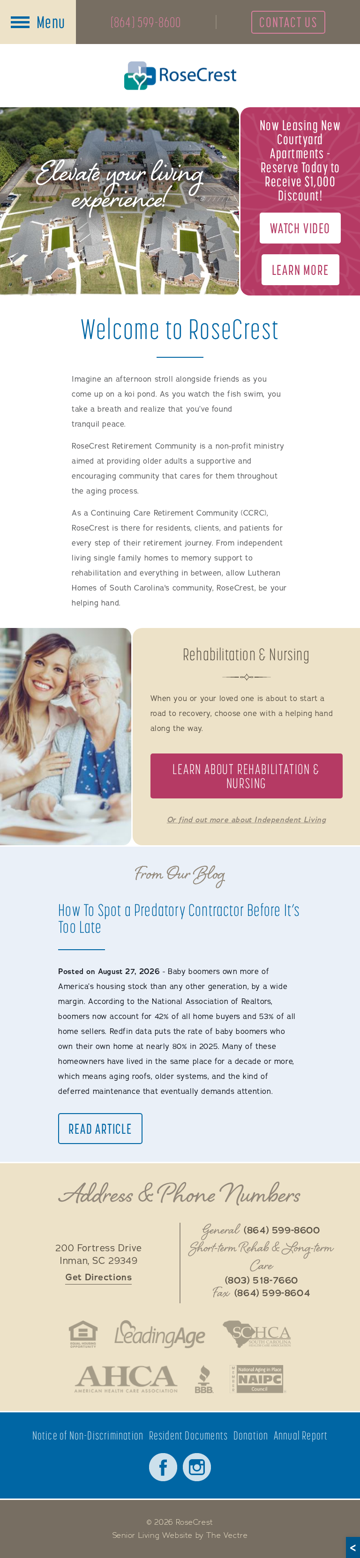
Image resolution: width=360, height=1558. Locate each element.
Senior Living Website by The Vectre (180, 1535)
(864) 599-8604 (272, 1293)
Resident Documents (188, 1435)
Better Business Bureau (204, 1379)
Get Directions (98, 1277)
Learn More (300, 270)
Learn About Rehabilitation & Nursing (246, 776)
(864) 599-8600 (146, 22)
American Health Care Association (126, 1379)
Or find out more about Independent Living (246, 820)
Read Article (100, 1129)
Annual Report (301, 1435)
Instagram (197, 1467)
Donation (251, 1435)
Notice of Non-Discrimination (88, 1435)
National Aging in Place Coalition (258, 1379)
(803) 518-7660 (261, 1280)
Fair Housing (83, 1334)
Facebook (163, 1467)
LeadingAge (160, 1334)
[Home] (180, 75)
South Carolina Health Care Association (256, 1334)
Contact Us (288, 22)
